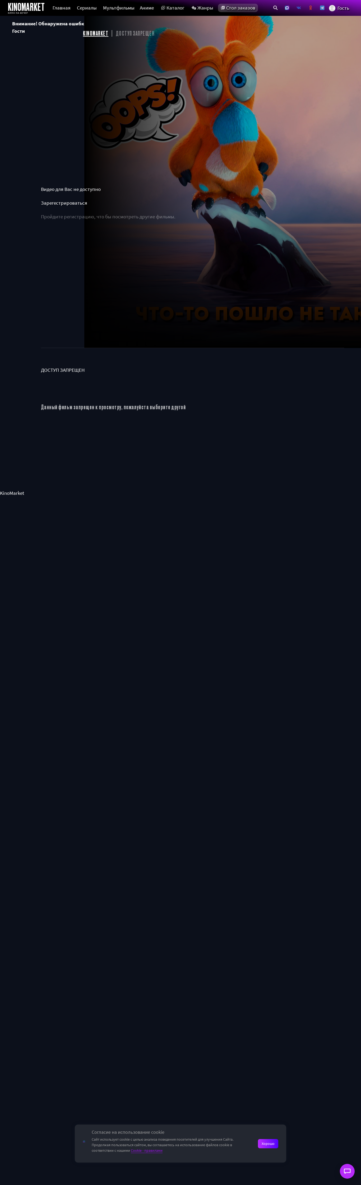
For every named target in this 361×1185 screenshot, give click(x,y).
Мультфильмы (119, 8)
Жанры (205, 8)
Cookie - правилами (147, 1150)
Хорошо (268, 1143)
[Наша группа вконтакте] (299, 8)
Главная (62, 8)
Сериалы (87, 8)
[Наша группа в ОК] (311, 8)
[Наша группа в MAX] (287, 8)
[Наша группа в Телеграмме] (322, 8)
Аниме (147, 8)
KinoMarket (12, 493)
